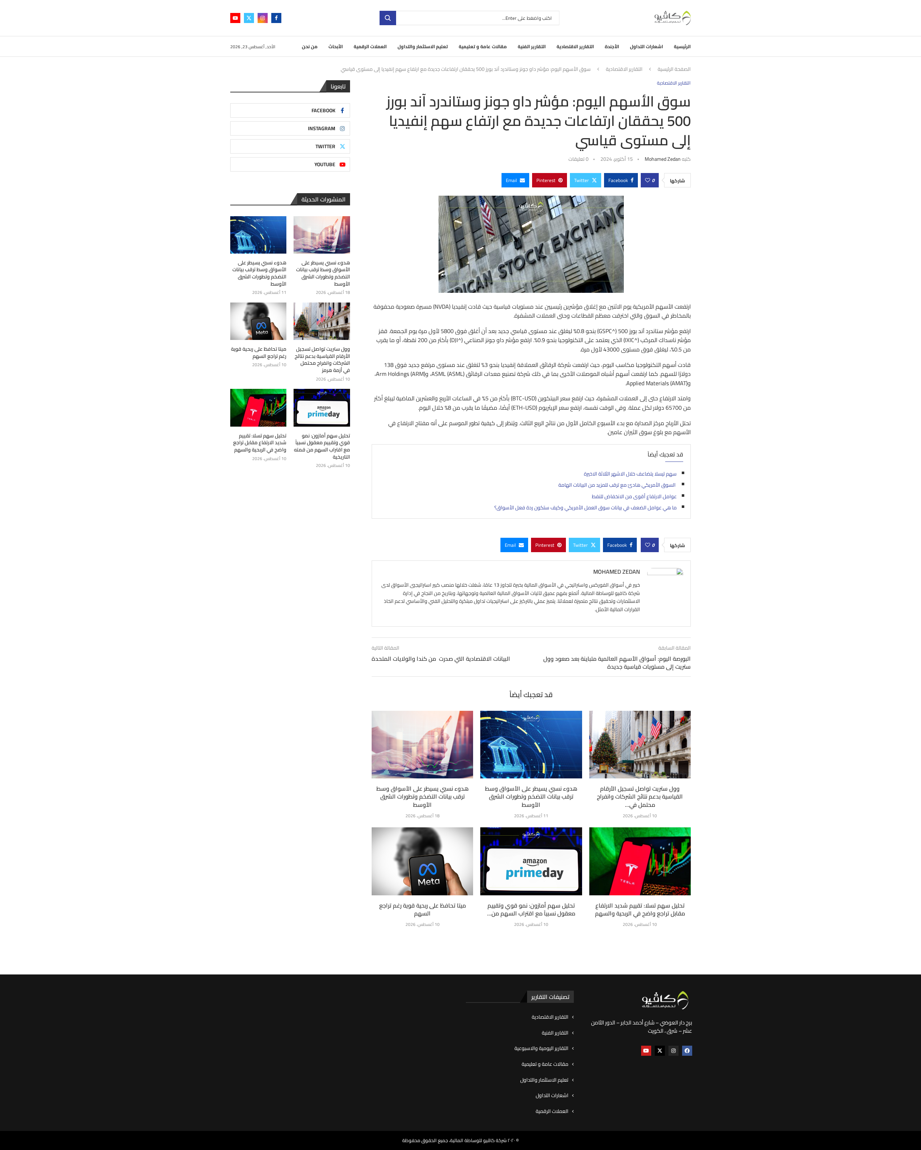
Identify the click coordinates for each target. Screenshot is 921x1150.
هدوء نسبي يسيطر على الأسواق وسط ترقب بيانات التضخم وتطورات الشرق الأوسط (422, 796)
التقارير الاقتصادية (575, 46)
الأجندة (612, 46)
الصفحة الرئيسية (674, 69)
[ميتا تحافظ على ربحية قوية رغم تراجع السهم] (422, 861)
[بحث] (388, 18)
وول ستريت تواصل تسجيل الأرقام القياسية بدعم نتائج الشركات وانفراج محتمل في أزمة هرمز (322, 360)
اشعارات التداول (646, 46)
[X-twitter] (660, 1051)
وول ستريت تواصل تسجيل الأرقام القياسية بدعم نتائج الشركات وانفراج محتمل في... (640, 796)
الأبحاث (335, 46)
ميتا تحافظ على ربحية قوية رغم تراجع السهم (422, 909)
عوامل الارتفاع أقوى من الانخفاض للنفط (634, 496)
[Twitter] (249, 18)
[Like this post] (647, 180)
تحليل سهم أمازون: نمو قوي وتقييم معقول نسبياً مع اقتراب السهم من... (531, 909)
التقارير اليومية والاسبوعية (541, 1048)
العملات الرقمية (370, 46)
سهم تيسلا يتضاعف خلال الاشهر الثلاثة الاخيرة (630, 473)
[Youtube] (235, 18)
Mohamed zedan (663, 159)
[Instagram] (263, 18)
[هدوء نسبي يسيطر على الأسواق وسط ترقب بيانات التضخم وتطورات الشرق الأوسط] (422, 744)
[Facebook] (276, 18)
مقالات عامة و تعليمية (483, 46)
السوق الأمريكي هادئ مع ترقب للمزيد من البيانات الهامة (617, 485)
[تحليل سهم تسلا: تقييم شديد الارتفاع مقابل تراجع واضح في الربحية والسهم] (640, 861)
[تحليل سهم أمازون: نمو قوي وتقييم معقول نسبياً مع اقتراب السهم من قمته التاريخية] (531, 861)
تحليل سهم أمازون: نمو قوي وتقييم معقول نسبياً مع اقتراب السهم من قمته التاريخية (322, 446)
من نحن (310, 46)
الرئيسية (682, 46)
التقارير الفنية (532, 46)
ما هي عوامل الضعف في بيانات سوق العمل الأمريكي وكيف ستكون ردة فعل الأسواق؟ (585, 507)
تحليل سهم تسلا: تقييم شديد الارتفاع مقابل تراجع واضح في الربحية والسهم (640, 909)
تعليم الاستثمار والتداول (423, 46)
